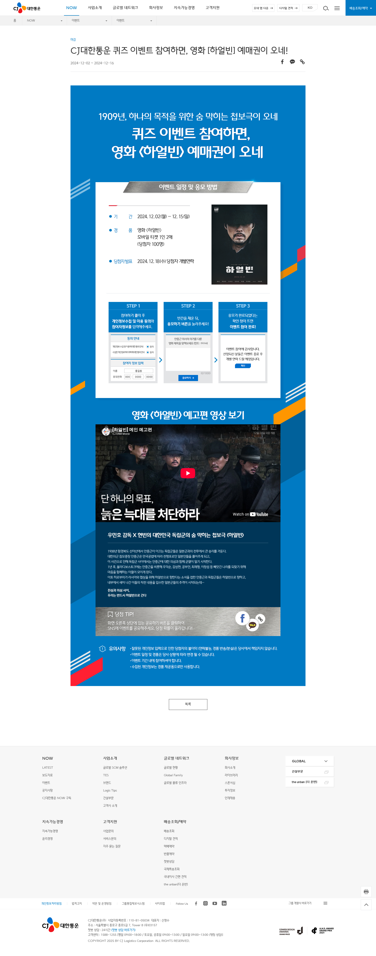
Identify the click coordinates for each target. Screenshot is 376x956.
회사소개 (230, 768)
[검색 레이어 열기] (326, 8)
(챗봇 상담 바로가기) (123, 930)
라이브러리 (231, 775)
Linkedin (224, 903)
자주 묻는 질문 (112, 846)
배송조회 (169, 831)
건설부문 (108, 798)
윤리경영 (47, 839)
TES (106, 775)
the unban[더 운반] (176, 884)
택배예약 (169, 846)
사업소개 (110, 758)
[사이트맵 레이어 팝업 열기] (336, 8)
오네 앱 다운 (261, 8)
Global (299, 761)
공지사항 (47, 790)
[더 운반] (304, 782)
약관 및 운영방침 (102, 903)
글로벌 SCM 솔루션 (115, 768)
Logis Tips (110, 790)
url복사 (302, 61)
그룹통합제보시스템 (133, 903)
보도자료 (47, 775)
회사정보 (232, 758)
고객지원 (110, 821)
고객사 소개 (110, 806)
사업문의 (108, 831)
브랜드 (107, 783)
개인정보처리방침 (51, 903)
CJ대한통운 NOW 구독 (56, 798)
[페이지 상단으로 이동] (366, 904)
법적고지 (77, 903)
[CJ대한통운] (60, 924)
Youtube (214, 903)
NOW (31, 20)
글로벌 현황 (171, 768)
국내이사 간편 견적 (175, 877)
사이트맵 (160, 903)
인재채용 (230, 798)
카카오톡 (292, 61)
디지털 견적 (286, 8)
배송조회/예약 (175, 821)
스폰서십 (230, 783)
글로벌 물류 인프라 (175, 783)
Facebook (196, 903)
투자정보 (230, 790)
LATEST (47, 768)
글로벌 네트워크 (176, 758)
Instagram (205, 903)
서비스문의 (109, 839)
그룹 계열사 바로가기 (300, 903)
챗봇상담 (169, 861)
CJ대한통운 (26, 7)
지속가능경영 (52, 821)
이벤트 (76, 20)
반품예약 (169, 854)
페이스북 (282, 61)
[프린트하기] (366, 891)
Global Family (173, 775)
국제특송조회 (172, 869)
